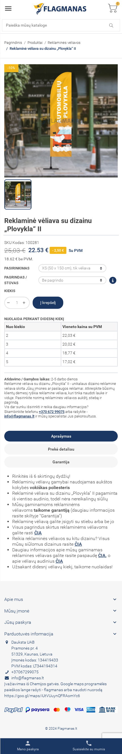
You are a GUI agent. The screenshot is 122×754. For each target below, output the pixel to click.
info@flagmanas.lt (19, 416)
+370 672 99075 (51, 412)
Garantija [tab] (61, 462)
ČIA (38, 532)
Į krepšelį (48, 302)
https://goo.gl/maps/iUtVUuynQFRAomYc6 (42, 695)
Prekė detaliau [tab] (61, 449)
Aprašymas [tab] (61, 436)
